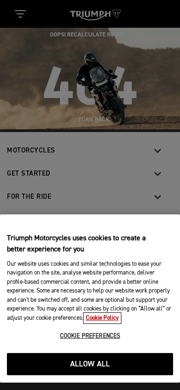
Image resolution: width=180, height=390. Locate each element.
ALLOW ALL (90, 364)
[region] (90, 298)
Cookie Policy (102, 318)
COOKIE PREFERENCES (90, 336)
